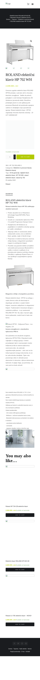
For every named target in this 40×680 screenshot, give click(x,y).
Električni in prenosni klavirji (26, 19)
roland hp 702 (20, 177)
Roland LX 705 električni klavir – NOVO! (18, 615)
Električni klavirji (11, 170)
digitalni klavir (24, 173)
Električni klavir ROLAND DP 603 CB (17, 561)
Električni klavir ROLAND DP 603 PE (20, 15)
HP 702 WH (19, 175)
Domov (8, 19)
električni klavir (10, 175)
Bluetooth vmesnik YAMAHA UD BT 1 (20, 17)
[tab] (9, 194)
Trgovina (14, 19)
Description (9, 193)
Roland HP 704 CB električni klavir (17, 506)
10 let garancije (14, 173)
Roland (8, 184)
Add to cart (25, 156)
